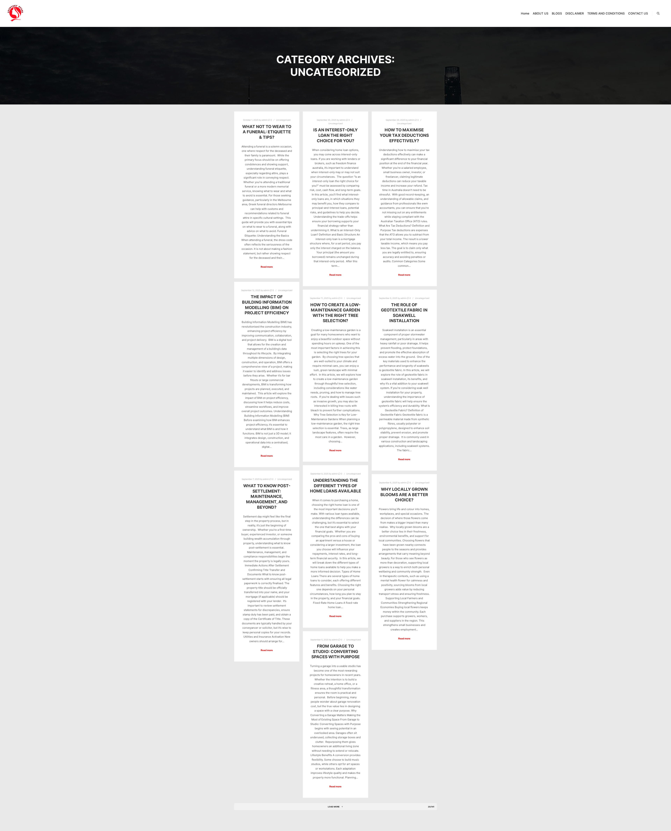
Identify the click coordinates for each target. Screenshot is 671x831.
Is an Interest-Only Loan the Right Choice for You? (335, 135)
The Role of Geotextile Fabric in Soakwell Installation (404, 312)
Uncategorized (283, 120)
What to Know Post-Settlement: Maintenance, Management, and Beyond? (266, 496)
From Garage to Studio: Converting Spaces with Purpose (335, 651)
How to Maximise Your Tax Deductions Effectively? (404, 135)
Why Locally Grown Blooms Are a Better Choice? (404, 494)
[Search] (658, 13)
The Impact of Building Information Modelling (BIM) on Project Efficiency (267, 304)
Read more (267, 266)
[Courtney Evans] (15, 13)
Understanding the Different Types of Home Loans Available (335, 485)
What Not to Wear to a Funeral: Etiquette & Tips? (266, 132)
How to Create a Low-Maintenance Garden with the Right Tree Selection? (335, 312)
